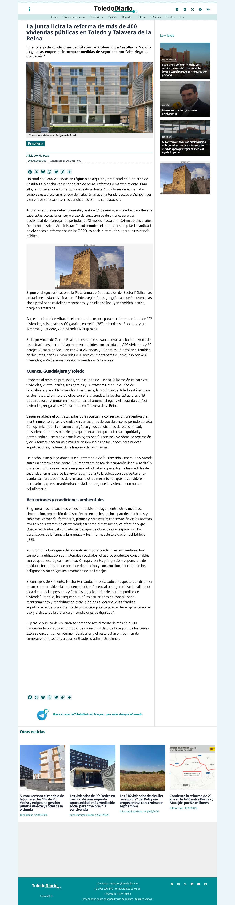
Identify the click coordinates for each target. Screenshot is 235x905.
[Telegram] (200, 9)
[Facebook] (177, 9)
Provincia (36, 143)
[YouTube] (208, 9)
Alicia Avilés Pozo (37, 155)
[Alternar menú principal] (29, 9)
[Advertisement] (89, 670)
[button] (101, 17)
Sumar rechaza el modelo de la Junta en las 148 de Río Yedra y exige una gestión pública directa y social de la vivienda (42, 802)
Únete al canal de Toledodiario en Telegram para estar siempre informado (97, 714)
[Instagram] (185, 9)
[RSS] (205, 884)
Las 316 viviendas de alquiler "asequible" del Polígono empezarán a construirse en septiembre (141, 800)
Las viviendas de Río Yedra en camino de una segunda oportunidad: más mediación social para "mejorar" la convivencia (92, 802)
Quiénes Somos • (144, 898)
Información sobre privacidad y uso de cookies (108, 898)
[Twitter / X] (192, 9)
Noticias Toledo (169, 60)
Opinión (165, 105)
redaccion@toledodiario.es (124, 883)
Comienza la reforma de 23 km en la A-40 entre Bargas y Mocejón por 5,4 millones (191, 799)
